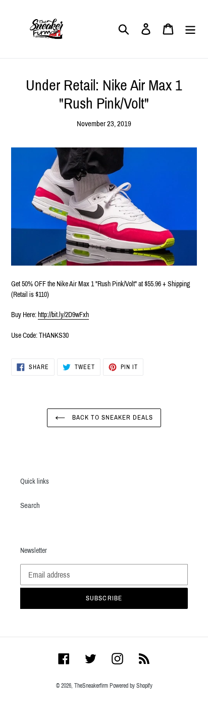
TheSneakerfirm (91, 685)
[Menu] (190, 29)
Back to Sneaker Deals (111, 417)
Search (30, 505)
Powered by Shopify (131, 685)
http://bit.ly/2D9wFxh (63, 315)
